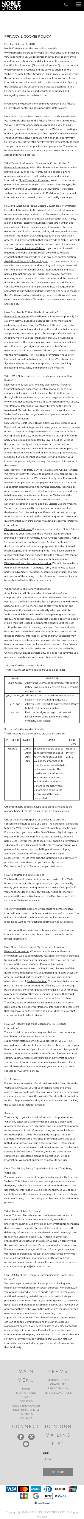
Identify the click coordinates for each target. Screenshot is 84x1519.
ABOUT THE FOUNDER (26, 1405)
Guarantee (58, 1384)
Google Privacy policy (70, 753)
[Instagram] (26, 1444)
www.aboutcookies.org (23, 909)
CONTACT (26, 1418)
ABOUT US (26, 1401)
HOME (26, 1388)
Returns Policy (58, 1380)
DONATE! (26, 1397)
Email (46, 1452)
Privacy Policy (58, 1388)
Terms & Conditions (58, 1393)
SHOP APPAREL (26, 1393)
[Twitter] (31, 1437)
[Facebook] (20, 1437)
